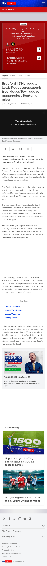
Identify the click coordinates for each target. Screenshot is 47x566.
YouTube (24, 518)
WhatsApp (30, 518)
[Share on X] (12, 149)
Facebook (9, 518)
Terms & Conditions (9, 543)
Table (20, 75)
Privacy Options (8, 550)
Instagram (19, 518)
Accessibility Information (11, 553)
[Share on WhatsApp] (20, 149)
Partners (6, 526)
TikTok (14, 518)
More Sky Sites (9, 537)
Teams (27, 75)
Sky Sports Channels (11, 531)
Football (10, 9)
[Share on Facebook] (5, 149)
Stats (12, 75)
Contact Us (6, 556)
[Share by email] (28, 149)
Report (5, 75)
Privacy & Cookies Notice (11, 547)
